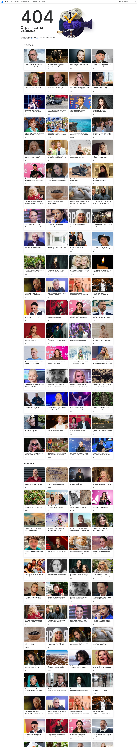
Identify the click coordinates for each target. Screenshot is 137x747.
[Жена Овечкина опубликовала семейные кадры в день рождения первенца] (57, 311)
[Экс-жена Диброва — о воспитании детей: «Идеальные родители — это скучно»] (34, 585)
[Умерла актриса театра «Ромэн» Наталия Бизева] (57, 706)
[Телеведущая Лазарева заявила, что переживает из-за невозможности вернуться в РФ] (80, 357)
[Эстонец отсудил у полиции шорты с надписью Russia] (80, 562)
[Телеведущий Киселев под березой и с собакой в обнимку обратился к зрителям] (57, 82)
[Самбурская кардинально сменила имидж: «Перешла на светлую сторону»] (80, 311)
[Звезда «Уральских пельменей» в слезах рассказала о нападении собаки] (57, 174)
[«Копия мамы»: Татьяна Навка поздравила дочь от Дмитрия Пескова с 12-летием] (57, 265)
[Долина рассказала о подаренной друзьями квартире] (34, 379)
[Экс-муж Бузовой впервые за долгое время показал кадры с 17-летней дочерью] (34, 729)
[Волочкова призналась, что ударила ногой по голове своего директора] (34, 615)
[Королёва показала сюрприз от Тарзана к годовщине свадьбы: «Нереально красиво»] (80, 706)
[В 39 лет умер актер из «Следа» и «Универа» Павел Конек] (102, 729)
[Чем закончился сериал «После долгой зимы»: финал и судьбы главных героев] (80, 585)
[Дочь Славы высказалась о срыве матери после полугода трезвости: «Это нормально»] (34, 219)
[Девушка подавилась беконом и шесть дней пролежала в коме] (57, 242)
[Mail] (2, 1)
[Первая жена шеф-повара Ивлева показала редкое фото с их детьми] (102, 59)
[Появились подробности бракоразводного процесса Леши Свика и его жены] (34, 288)
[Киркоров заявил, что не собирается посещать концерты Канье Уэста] (57, 585)
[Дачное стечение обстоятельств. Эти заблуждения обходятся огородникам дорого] (57, 448)
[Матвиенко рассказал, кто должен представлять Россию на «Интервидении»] (57, 494)
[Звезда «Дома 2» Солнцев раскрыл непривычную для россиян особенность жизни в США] (57, 540)
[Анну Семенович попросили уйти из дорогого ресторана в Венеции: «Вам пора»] (57, 684)
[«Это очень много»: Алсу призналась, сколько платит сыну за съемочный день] (34, 174)
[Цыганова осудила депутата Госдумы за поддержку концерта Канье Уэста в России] (34, 82)
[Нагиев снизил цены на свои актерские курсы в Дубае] (34, 311)
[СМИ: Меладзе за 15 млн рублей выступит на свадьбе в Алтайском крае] (57, 288)
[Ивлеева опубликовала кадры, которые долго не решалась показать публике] (57, 729)
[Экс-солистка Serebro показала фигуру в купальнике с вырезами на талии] (80, 448)
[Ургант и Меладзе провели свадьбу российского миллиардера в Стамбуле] (80, 105)
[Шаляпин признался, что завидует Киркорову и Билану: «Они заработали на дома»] (102, 82)
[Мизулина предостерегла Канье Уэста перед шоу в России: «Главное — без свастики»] (57, 402)
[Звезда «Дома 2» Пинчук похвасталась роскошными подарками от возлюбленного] (102, 494)
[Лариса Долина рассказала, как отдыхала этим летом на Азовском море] (34, 448)
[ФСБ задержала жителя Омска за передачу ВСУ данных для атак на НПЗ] (102, 219)
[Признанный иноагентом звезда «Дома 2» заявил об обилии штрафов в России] (34, 684)
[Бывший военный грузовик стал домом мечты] (80, 174)
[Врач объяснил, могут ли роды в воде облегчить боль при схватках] (80, 197)
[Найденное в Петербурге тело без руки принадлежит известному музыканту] (80, 729)
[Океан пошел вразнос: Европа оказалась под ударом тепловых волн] (80, 128)
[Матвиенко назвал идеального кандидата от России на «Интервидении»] (34, 242)
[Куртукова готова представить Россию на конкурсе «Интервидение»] (57, 357)
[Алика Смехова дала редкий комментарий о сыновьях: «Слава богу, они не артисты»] (34, 540)
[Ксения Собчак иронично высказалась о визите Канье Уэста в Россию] (102, 540)
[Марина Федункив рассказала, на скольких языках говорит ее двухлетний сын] (34, 128)
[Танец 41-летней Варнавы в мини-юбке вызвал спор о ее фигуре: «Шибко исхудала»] (102, 334)
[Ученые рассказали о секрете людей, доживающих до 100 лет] (102, 517)
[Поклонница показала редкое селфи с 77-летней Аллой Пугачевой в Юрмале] (34, 151)
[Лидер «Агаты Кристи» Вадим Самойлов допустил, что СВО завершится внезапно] (34, 517)
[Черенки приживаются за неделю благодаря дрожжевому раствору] (34, 265)
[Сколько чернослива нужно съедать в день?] (57, 197)
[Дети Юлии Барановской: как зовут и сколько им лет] (102, 684)
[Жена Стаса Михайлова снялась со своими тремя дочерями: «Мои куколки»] (57, 638)
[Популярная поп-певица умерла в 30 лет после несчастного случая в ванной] (102, 265)
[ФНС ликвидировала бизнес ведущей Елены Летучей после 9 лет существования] (57, 425)
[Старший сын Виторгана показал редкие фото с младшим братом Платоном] (34, 706)
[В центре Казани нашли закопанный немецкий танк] (80, 638)
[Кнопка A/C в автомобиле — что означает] (102, 471)
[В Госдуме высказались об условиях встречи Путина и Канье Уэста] (34, 402)
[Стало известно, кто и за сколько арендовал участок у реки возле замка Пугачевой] (102, 706)
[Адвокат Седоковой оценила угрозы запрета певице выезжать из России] (80, 219)
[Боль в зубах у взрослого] (57, 562)
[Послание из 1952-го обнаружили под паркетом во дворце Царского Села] (57, 615)
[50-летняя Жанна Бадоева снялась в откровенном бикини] (102, 661)
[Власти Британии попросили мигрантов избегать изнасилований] (34, 661)
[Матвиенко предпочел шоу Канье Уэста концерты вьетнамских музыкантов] (80, 471)
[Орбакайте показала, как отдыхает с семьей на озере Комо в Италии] (102, 242)
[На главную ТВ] (4, 1)
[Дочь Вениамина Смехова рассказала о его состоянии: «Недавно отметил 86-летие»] (80, 425)
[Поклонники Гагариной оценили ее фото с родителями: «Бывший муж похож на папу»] (80, 265)
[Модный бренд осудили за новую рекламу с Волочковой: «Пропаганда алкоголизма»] (34, 357)
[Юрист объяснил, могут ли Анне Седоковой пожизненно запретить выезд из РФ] (102, 151)
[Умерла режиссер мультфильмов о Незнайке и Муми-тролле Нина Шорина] (80, 661)
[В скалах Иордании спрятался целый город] (102, 562)
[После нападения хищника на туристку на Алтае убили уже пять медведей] (57, 59)
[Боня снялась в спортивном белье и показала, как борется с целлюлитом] (57, 471)
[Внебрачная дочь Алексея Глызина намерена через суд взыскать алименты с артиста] (34, 105)
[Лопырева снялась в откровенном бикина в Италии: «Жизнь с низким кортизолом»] (80, 288)
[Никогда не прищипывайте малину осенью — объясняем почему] (34, 638)
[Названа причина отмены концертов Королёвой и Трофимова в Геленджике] (102, 638)
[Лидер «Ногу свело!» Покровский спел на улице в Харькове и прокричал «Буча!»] (102, 288)
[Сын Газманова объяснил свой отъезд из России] (80, 59)
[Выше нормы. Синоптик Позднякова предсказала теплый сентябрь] (57, 128)
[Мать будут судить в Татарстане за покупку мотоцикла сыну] (57, 105)
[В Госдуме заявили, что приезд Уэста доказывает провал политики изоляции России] (102, 197)
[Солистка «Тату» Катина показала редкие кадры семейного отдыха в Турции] (34, 334)
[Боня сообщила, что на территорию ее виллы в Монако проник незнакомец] (80, 242)
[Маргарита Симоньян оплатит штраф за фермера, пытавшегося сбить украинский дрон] (57, 219)
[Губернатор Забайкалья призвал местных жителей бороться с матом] (102, 311)
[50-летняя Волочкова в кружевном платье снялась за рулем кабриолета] (34, 494)
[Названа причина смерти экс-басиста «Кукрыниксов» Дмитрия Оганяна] (57, 379)
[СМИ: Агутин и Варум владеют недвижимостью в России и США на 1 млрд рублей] (57, 151)
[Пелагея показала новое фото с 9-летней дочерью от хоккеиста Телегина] (102, 615)
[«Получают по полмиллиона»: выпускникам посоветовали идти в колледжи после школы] (80, 540)
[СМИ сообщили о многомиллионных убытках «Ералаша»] (80, 517)
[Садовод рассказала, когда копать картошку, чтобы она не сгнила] (102, 402)
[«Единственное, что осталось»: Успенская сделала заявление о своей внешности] (102, 357)
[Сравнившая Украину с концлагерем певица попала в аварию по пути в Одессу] (80, 334)
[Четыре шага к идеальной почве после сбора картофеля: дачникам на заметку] (102, 379)
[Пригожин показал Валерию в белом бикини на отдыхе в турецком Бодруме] (80, 151)
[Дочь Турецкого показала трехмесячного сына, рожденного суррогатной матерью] (102, 174)
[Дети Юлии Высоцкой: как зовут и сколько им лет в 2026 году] (80, 82)
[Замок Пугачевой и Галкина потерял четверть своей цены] (102, 585)
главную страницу (36, 38)
